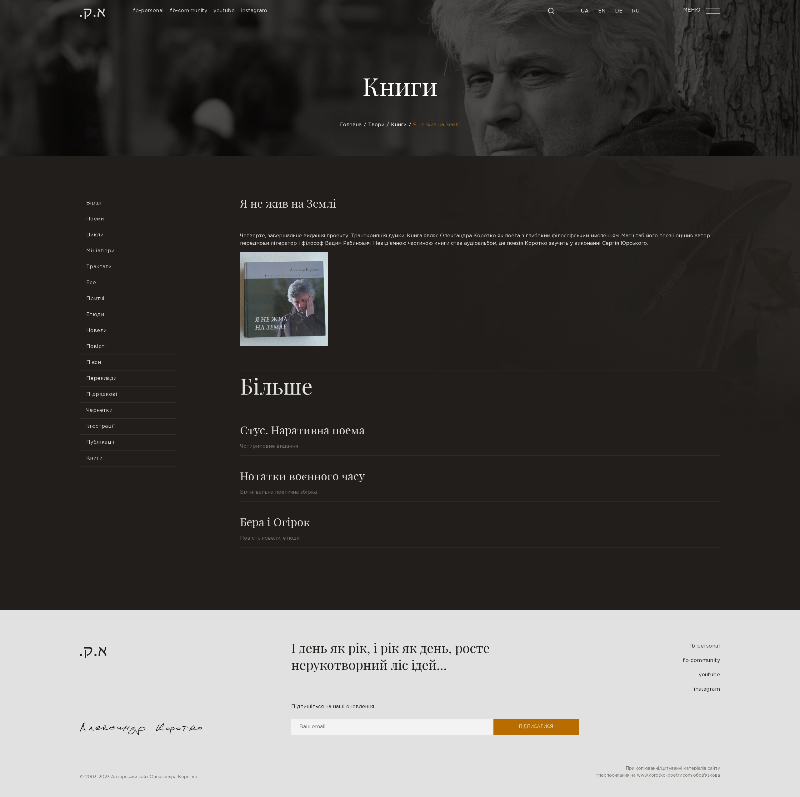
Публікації (100, 442)
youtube (709, 675)
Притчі (95, 298)
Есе (91, 282)
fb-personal (704, 646)
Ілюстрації (100, 426)
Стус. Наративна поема (302, 429)
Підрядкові (101, 394)
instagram (707, 689)
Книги (94, 458)
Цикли (94, 235)
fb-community (701, 660)
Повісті (96, 346)
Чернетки (99, 410)
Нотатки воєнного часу (302, 475)
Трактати (99, 267)
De (618, 11)
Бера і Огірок (275, 521)
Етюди (95, 314)
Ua (585, 11)
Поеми (95, 219)
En (602, 11)
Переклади (101, 378)
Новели (96, 330)
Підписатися (536, 727)
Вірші (94, 203)
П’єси (93, 362)
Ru (635, 11)
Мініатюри (100, 251)
